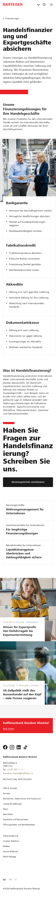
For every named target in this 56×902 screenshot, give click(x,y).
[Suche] (44, 4)
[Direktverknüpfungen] (38, 4)
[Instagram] (12, 747)
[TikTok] (25, 747)
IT (15, 879)
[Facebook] (5, 747)
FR (10, 879)
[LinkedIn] (18, 747)
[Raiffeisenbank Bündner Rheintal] (13, 4)
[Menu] (51, 4)
